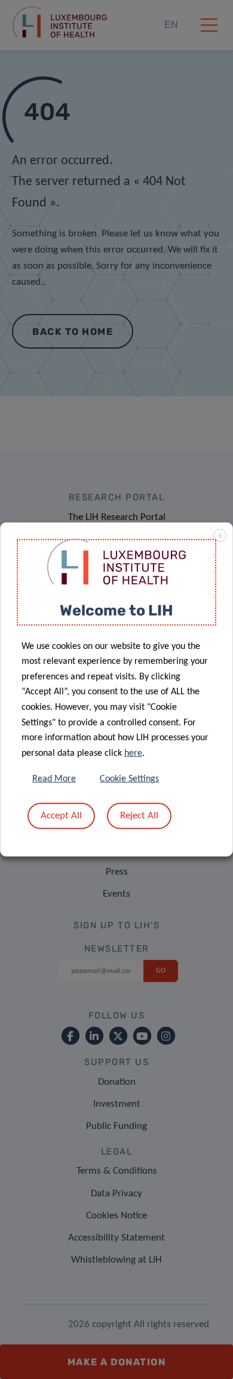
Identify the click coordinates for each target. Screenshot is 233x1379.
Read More (54, 779)
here (133, 753)
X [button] (220, 536)
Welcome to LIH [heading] (116, 610)
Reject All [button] (139, 816)
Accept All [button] (61, 816)
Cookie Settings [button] (129, 779)
